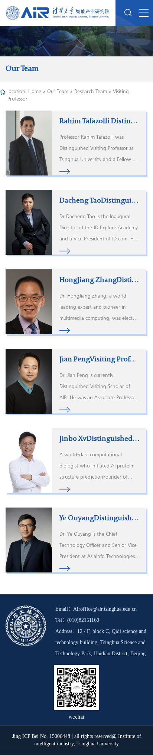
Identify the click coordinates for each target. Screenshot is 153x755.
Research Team (90, 92)
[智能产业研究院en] (58, 13)
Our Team (57, 92)
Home (34, 92)
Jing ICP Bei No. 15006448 (41, 736)
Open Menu (143, 13)
